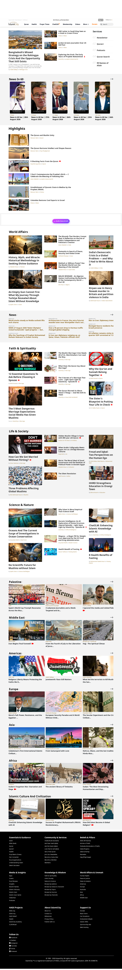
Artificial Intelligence (70, 529)
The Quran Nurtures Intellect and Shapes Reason (50, 148)
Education (102, 492)
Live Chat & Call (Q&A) (52, 849)
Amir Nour (61, 284)
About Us (48, 911)
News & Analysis (85, 881)
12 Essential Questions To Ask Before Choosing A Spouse (23, 377)
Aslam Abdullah (34, 179)
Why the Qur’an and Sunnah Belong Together (100, 372)
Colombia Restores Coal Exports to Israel (47, 200)
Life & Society (49, 878)
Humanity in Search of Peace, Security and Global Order (70, 252)
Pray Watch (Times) (15, 854)
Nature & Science (50, 881)
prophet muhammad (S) (71, 59)
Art (66, 454)
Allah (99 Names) (85, 841)
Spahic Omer (13, 304)
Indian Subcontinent (107, 300)
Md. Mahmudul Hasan (16, 495)
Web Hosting (84, 927)
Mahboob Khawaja (63, 256)
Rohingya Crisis (24, 69)
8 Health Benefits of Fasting (100, 556)
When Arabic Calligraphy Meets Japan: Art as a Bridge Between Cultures (71, 449)
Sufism (68, 476)
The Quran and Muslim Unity (42, 135)
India (69, 245)
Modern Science (73, 542)
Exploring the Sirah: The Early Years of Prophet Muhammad (70, 55)
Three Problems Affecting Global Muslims (24, 490)
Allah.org (12, 911)
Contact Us (48, 913)
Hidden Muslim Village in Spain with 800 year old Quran (71, 437)
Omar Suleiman (14, 463)
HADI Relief (13, 916)
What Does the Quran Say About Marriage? (71, 367)
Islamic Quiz (13, 892)
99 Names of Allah (102, 64)
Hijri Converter (14, 857)
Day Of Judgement (45, 151)
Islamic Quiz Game (15, 895)
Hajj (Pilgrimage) (85, 857)
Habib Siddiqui (14, 69)
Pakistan (22, 267)
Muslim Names (14, 887)
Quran (41, 138)
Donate (82, 911)
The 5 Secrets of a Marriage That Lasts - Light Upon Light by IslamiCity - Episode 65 (71, 380)
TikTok (13, 948)
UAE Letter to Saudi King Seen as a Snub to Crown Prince (72, 32)
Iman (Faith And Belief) (71, 397)
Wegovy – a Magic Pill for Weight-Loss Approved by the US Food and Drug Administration (72, 538)
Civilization (71, 467)
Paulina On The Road (64, 440)
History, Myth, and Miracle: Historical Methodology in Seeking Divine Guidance (24, 260)
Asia (81, 892)
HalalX (11, 919)
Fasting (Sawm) (73, 552)
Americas (83, 884)
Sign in (101, 20)
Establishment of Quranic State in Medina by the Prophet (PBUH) (50, 188)
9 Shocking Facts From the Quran (44, 161)
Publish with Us (50, 922)
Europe (82, 887)
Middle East (84, 898)
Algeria (67, 284)
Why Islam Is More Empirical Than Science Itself (70, 510)
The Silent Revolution (67, 473)
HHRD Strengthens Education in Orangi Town (100, 486)
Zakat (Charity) (84, 852)
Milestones (48, 916)
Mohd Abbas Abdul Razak (97, 461)
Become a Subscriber (51, 857)
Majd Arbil (61, 454)
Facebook (14, 937)
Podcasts (101, 50)
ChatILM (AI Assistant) (52, 841)
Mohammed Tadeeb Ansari (98, 561)
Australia (83, 889)
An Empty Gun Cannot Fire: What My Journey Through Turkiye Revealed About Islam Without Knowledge (24, 296)
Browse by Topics (50, 889)
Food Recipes (13, 881)
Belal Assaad (13, 383)
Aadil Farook (61, 476)
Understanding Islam (16, 863)
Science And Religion (24, 571)
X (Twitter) (13, 940)
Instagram (14, 943)
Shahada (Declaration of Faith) (90, 846)
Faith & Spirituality (51, 876)
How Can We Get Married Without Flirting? (23, 458)
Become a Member (51, 860)
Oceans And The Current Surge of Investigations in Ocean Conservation (24, 533)
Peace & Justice (85, 878)
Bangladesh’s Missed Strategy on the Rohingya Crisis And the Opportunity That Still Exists (24, 57)
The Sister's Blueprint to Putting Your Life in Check (101, 401)
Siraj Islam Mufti (14, 540)
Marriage (21, 383)
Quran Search (103, 56)
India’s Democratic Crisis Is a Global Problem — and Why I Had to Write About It (101, 258)
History (42, 192)
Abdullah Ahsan (14, 267)
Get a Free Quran (50, 852)
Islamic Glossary (14, 889)
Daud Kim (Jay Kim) (35, 164)
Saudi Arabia (71, 269)
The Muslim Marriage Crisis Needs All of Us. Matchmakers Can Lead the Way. (72, 355)
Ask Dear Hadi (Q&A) (51, 843)
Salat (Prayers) (84, 849)
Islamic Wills (84, 922)
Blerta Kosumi (94, 492)
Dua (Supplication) (15, 860)
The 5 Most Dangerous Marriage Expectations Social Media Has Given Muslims (22, 413)
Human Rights (84, 876)
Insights (11, 884)
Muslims (26, 495)
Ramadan (83, 854)
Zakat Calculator (14, 865)
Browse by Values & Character (54, 887)
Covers (11, 878)
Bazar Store (83, 913)
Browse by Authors (51, 884)
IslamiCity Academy (15, 922)
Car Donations (84, 916)
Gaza (71, 256)
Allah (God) (12, 843)
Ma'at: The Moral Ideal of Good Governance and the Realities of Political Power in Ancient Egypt (71, 462)
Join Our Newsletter (51, 854)
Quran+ (100, 44)
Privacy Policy (49, 919)
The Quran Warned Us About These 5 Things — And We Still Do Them (72, 393)
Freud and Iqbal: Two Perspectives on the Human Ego (101, 454)
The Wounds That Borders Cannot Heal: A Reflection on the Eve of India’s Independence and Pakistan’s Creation (72, 239)
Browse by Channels (51, 895)
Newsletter (102, 37)
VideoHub (12, 898)
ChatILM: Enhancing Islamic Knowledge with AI (101, 528)
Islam (20, 304)
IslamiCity (61, 59)
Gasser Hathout (62, 552)
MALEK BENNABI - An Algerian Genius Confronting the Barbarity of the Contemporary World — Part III (72, 279)
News (65, 35)
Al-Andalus (74, 440)
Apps (10, 876)
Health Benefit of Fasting (68, 549)
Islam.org (12, 913)
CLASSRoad (12, 924)
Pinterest (14, 951)
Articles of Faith (85, 843)
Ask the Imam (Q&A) (51, 846)
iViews (60, 35)
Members (48, 863)
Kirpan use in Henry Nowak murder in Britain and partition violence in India (101, 292)
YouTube (14, 946)
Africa (82, 895)
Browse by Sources (51, 892)
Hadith (11, 852)
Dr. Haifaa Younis (95, 408)
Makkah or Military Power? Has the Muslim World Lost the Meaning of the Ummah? (71, 265)
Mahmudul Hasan (95, 300)
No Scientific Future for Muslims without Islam (22, 566)
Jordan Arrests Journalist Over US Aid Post (72, 44)
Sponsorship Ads (85, 924)
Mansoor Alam (34, 138)
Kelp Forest (24, 540)
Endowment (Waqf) (86, 919)
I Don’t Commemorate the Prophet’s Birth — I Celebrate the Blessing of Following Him (49, 175)
